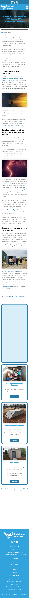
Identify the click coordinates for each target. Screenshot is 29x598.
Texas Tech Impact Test (10, 271)
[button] (27, 7)
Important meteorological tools (10, 137)
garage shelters (11, 284)
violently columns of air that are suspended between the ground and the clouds (14, 78)
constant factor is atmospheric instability (13, 125)
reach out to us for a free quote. (18, 296)
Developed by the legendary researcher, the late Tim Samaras (14, 190)
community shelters (7, 286)
